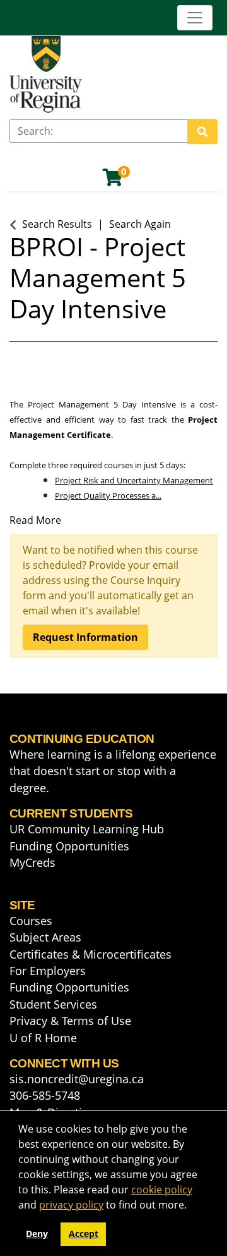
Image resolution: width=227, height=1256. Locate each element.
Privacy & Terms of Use (70, 1020)
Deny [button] (37, 1234)
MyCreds (32, 862)
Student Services (53, 1004)
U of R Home (43, 1037)
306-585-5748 (44, 1095)
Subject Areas (45, 937)
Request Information (85, 637)
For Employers (47, 970)
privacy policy (71, 1205)
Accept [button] (83, 1234)
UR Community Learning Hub (86, 828)
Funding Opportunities (69, 846)
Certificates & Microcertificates (90, 954)
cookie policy (161, 1190)
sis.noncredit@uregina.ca (76, 1078)
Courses (30, 920)
